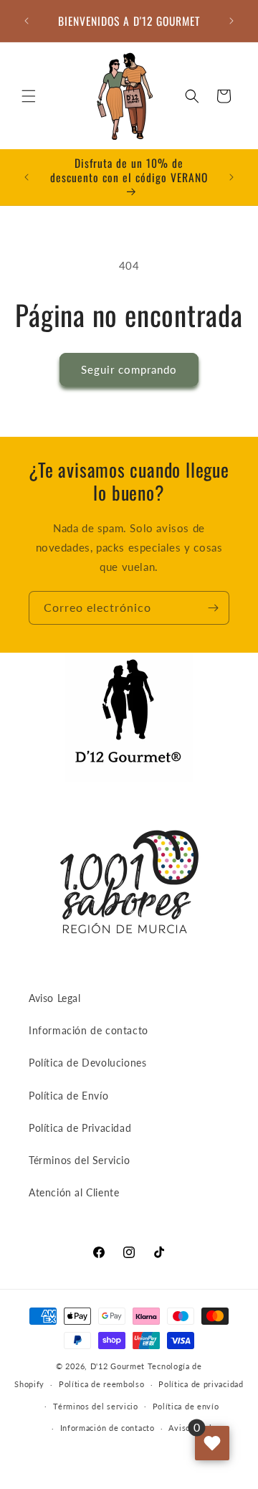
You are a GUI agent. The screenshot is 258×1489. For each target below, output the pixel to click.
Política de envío (186, 1406)
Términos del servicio (95, 1406)
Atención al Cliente (74, 1192)
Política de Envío (68, 1095)
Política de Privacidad (80, 1128)
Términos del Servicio (79, 1160)
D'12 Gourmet (117, 1366)
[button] (28, 96)
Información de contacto (88, 1030)
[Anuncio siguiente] (231, 21)
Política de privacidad (200, 1384)
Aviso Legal (55, 998)
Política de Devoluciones (87, 1063)
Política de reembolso (102, 1384)
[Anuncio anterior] (26, 21)
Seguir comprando (129, 369)
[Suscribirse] (213, 608)
